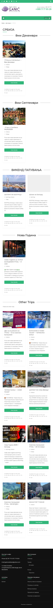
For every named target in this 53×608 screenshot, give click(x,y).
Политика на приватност (34, 596)
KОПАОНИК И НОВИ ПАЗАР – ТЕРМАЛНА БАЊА (37, 333)
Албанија (30, 558)
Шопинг (4, 581)
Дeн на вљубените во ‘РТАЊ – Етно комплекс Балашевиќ (12, 333)
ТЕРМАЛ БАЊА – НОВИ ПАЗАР (13, 391)
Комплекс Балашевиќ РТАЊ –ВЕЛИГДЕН (11, 503)
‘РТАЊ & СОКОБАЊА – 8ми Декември (12, 61)
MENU (46, 18)
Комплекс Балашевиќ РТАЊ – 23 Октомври (37, 446)
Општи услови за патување (35, 581)
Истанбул (31, 565)
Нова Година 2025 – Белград (11, 446)
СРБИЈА (8, 64)
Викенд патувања (32, 589)
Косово (29, 570)
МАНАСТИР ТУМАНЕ (36, 502)
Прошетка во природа (33, 592)
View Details (14, 83)
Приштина (31, 573)
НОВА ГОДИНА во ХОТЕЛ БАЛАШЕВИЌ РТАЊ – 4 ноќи (13, 262)
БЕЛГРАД (8, 197)
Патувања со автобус (33, 585)
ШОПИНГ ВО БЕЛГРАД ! (13, 195)
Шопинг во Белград (36, 195)
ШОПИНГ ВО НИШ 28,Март (39, 390)
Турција (29, 562)
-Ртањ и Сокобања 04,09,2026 (11, 128)
